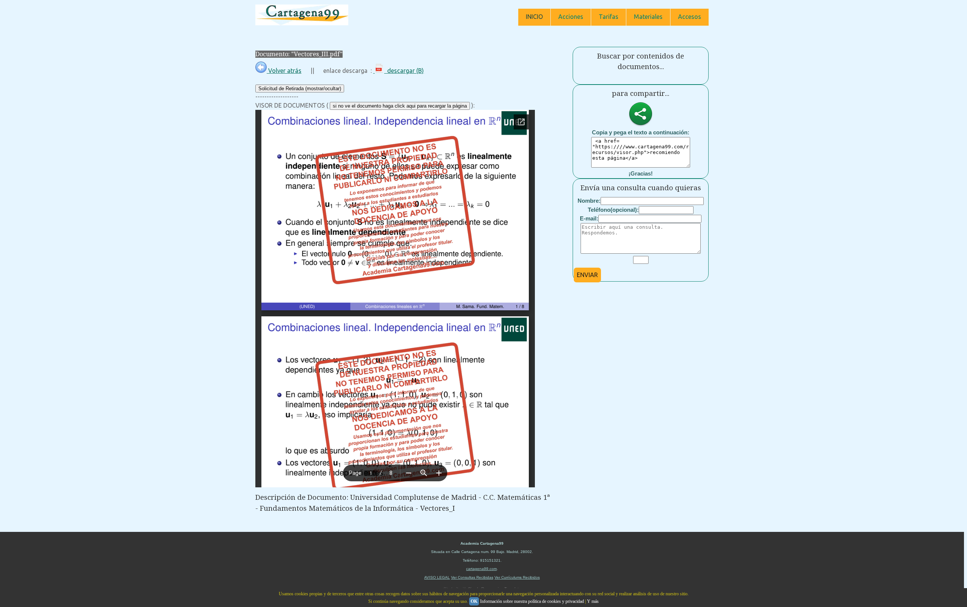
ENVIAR (587, 274)
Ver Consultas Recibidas (472, 577)
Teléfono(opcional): (613, 209)
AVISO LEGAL (437, 577)
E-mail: (589, 218)
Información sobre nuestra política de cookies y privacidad (532, 601)
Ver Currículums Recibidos (517, 577)
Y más (593, 601)
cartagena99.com (481, 569)
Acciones (570, 16)
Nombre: (589, 200)
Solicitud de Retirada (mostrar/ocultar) (299, 88)
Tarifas (608, 16)
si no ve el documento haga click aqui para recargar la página (400, 106)
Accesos (689, 16)
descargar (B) (404, 70)
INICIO (534, 16)
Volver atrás (284, 70)
